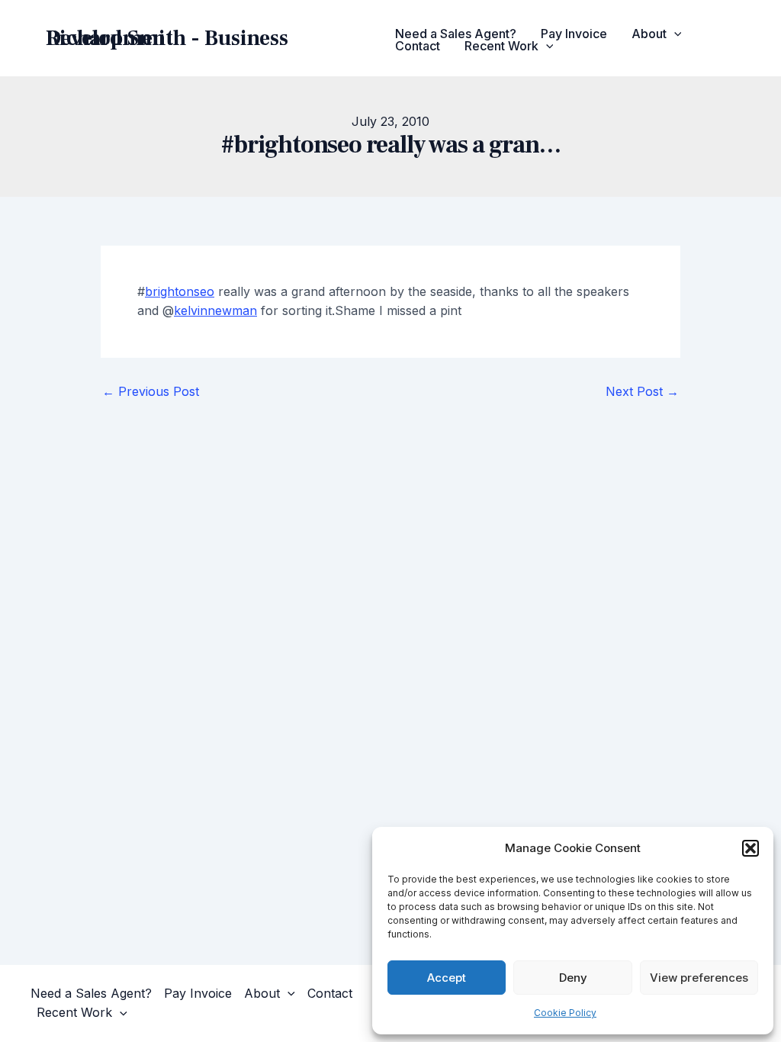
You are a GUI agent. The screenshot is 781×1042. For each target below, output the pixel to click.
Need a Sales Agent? (455, 33)
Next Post (642, 391)
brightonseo (179, 291)
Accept (446, 977)
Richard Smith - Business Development (167, 38)
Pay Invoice (574, 33)
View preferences (699, 977)
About (649, 33)
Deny (573, 977)
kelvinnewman (215, 310)
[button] (750, 848)
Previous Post (150, 391)
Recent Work (501, 46)
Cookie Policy (565, 1012)
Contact (417, 46)
